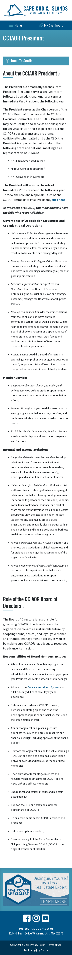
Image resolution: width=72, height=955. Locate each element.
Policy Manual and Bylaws (43, 687)
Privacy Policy (37, 944)
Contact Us (45, 928)
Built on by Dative (36, 950)
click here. (58, 200)
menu (18, 25)
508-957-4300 (28, 928)
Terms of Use (54, 944)
